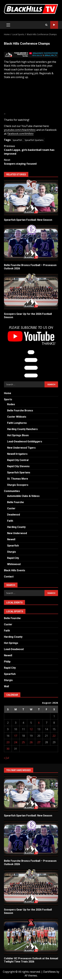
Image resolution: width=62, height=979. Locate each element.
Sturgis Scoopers (17, 484)
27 (38, 742)
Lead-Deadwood (14, 649)
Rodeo (11, 404)
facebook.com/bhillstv (20, 133)
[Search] (46, 25)
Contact (9, 576)
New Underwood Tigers (21, 447)
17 (15, 735)
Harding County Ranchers (22, 429)
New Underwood (17, 533)
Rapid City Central (17, 460)
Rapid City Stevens (18, 466)
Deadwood (13, 514)
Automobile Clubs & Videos (23, 496)
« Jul (6, 758)
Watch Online (54, 25)
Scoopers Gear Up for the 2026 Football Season (31, 291)
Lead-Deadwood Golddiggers (24, 441)
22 (54, 735)
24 (15, 742)
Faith (10, 520)
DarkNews (49, 971)
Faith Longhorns (17, 422)
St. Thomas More (17, 478)
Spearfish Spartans (34, 140)
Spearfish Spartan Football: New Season (31, 197)
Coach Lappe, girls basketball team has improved (29, 149)
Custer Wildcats (16, 416)
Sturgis (11, 551)
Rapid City (13, 557)
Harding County (16, 527)
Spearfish (17, 140)
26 (31, 742)
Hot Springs (11, 643)
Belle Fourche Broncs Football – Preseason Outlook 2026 (31, 243)
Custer (11, 508)
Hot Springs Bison (18, 435)
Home (7, 393)
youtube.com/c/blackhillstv (20, 130)
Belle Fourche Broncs (20, 410)
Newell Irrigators (17, 453)
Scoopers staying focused (20, 161)
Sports (8, 399)
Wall (6, 686)
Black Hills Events (14, 570)
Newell (11, 539)
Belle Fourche (15, 502)
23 (8, 742)
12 (31, 729)
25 (23, 742)
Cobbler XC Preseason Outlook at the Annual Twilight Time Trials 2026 (31, 936)
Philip (7, 661)
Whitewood (14, 564)
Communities (12, 491)
